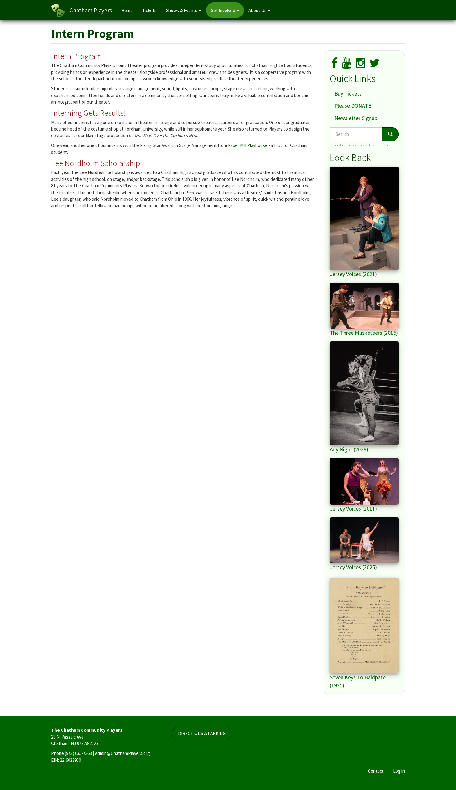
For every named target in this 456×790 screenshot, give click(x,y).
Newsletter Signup (355, 118)
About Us (257, 10)
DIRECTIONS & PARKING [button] (202, 733)
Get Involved (223, 10)
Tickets (149, 10)
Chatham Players (90, 10)
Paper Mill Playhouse (247, 145)
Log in (399, 771)
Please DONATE (352, 105)
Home (127, 10)
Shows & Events (182, 10)
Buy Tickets (348, 93)
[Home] (60, 10)
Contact (376, 771)
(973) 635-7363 (78, 753)
